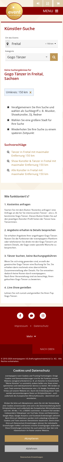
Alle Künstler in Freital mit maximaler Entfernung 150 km (29, 172)
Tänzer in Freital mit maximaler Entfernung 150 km (30, 153)
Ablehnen (31, 448)
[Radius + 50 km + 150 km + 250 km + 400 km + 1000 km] (51, 44)
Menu (48, 11)
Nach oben (47, 349)
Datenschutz (41, 326)
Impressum (21, 326)
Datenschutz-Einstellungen (31, 457)
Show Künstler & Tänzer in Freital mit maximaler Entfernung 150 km (33, 162)
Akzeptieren (31, 438)
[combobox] (31, 43)
